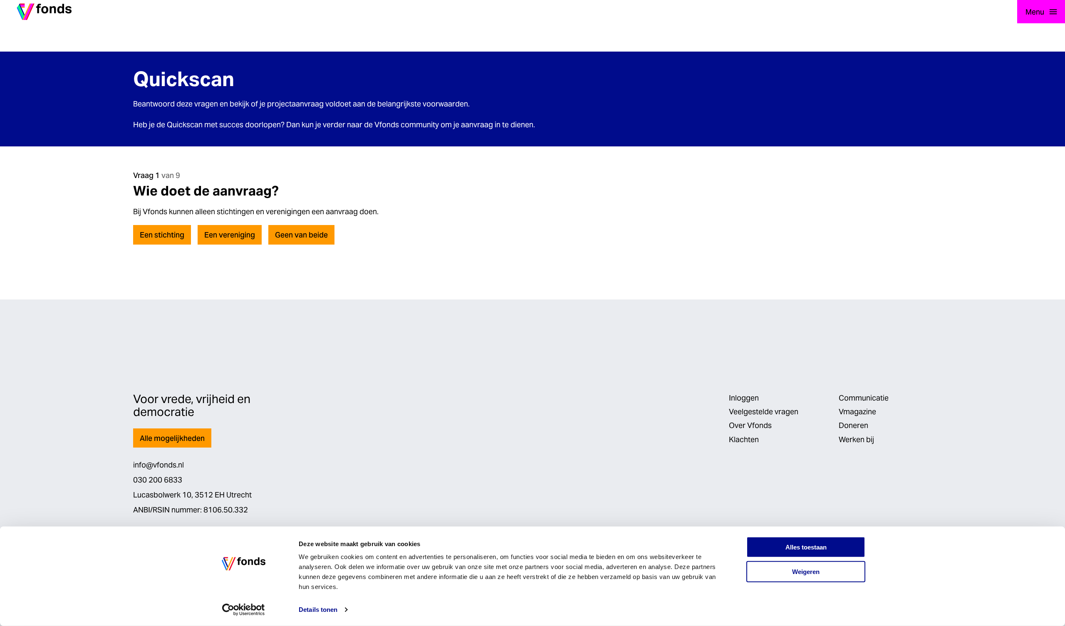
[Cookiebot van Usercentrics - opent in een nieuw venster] (243, 610)
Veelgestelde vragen (763, 411)
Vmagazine (857, 411)
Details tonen (318, 609)
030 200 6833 (157, 480)
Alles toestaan (806, 547)
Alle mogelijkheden (172, 438)
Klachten (744, 439)
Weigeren (806, 571)
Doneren (853, 425)
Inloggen (744, 398)
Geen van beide (301, 235)
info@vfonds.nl (158, 465)
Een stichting (162, 235)
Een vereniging (229, 235)
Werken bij (856, 439)
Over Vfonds (750, 425)
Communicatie (864, 398)
